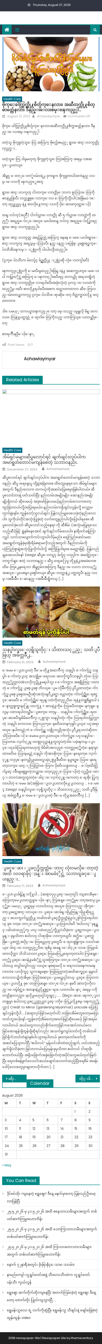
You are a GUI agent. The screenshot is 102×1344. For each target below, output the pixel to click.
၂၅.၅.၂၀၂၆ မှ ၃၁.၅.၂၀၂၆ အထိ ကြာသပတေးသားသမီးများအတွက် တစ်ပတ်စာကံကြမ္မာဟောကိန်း (49, 1250)
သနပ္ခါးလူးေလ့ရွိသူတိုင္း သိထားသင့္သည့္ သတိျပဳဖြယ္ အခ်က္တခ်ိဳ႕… (51, 652)
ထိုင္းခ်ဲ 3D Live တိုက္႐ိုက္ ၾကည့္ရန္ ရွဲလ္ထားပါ (89, 1078)
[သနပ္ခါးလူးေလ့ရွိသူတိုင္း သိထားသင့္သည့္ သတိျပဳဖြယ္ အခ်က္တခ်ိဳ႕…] (51, 612)
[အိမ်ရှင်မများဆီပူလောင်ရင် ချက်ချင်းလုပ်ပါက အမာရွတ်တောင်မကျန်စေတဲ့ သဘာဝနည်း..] (51, 417)
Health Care (12, 99)
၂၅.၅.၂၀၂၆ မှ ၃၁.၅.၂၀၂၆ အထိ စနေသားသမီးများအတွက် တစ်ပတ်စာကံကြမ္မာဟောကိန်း (52, 1215)
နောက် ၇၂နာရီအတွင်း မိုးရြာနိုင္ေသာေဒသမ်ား (41, 1264)
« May (6, 1165)
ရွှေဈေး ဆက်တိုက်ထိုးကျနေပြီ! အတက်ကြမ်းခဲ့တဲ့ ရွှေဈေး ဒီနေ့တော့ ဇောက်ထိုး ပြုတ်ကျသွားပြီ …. (51, 1296)
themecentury (82, 1338)
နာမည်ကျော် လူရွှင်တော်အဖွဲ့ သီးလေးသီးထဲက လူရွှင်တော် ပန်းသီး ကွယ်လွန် (48, 1278)
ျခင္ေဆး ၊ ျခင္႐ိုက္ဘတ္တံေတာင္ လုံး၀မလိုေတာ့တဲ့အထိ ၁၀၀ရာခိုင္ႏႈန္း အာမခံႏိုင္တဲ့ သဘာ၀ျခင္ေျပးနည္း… (50, 873)
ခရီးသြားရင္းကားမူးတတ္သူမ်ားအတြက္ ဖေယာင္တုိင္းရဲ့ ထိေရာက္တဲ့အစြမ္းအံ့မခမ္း (17, 1078)
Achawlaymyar (48, 116)
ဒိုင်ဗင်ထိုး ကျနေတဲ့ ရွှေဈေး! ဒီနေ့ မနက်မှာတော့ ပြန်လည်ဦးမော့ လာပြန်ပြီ (51, 1197)
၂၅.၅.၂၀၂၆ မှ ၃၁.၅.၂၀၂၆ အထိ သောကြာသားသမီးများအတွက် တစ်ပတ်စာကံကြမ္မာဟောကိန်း (52, 1233)
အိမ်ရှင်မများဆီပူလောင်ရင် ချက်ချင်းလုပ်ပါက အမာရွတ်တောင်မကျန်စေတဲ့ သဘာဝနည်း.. (44, 459)
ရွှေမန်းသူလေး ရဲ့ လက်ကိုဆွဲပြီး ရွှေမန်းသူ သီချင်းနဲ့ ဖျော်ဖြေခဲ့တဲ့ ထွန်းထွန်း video (52, 1314)
